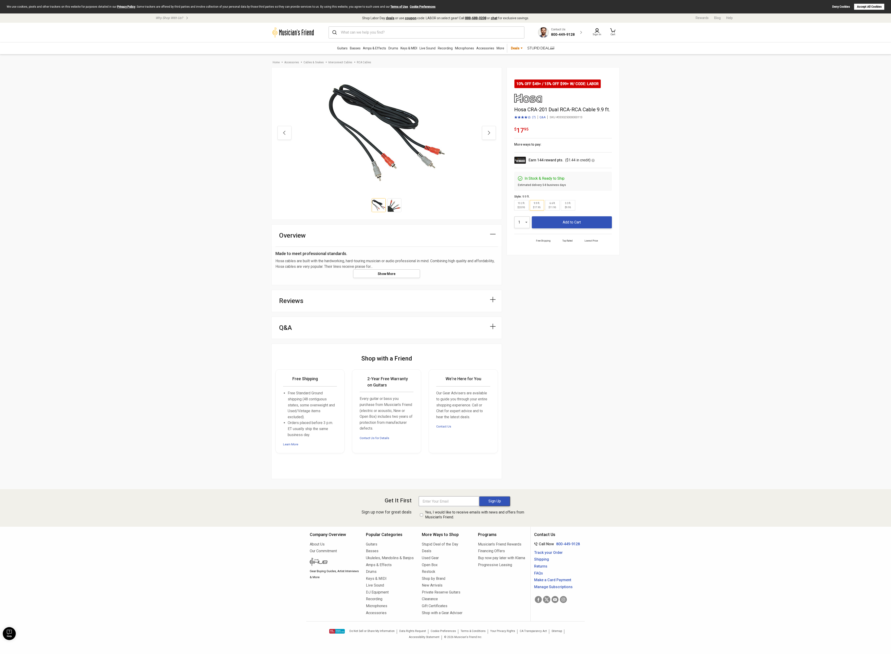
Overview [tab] (292, 235)
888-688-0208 (475, 18)
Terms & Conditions (473, 631)
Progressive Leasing (495, 565)
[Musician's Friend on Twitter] (546, 599)
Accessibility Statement (424, 637)
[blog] (334, 562)
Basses (355, 48)
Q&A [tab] (285, 328)
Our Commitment (323, 551)
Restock (428, 571)
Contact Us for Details (374, 438)
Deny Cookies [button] (841, 6)
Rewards (702, 18)
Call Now (556, 544)
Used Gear (430, 558)
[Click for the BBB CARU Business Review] (337, 631)
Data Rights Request (412, 631)
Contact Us (443, 426)
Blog (717, 18)
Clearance (430, 599)
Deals (426, 551)
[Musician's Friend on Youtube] (555, 599)
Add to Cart (572, 222)
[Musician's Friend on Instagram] (563, 599)
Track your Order (548, 552)
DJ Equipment (377, 592)
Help (729, 18)
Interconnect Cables (340, 62)
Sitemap (557, 631)
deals (390, 18)
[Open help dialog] (9, 633)
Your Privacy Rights (502, 631)
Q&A (542, 117)
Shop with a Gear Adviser (442, 613)
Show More (387, 274)
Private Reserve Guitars (441, 592)
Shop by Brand (433, 578)
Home (276, 62)
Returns (540, 566)
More (500, 48)
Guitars (342, 48)
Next (489, 133)
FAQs (538, 573)
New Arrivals (432, 585)
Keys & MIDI (408, 48)
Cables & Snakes (313, 62)
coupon (410, 18)
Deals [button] (515, 48)
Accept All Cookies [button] (869, 6)
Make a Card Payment (552, 580)
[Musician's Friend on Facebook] (538, 599)
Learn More (290, 444)
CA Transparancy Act (533, 631)
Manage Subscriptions (553, 587)
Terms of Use (399, 6)
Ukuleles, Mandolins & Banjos (390, 558)
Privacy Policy (126, 6)
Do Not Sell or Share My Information (372, 631)
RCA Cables (364, 62)
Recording (445, 48)
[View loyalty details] (593, 161)
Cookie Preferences (423, 6)
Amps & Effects (374, 48)
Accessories (485, 48)
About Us (317, 544)
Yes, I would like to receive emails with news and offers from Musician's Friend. (474, 514)
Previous (284, 133)
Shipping (541, 559)
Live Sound (428, 48)
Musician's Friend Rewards (499, 544)
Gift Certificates (434, 606)
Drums (393, 48)
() (525, 117)
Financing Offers (491, 551)
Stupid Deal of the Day (440, 544)
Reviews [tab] (291, 301)
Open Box (430, 565)
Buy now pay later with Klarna (501, 558)
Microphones (464, 48)
